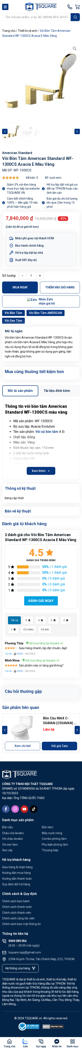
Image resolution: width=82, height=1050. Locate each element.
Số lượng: (9, 276)
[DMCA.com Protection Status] (53, 1027)
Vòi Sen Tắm (13, 320)
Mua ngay (20, 287)
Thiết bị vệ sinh (27, 30)
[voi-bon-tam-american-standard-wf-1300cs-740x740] (41, 82)
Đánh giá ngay (41, 601)
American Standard (17, 153)
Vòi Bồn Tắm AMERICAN (45, 313)
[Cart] (77, 6)
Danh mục (72, 1046)
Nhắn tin (57, 1046)
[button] (5, 131)
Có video (28, 629)
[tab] (20, 390)
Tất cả (14, 620)
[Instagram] (15, 809)
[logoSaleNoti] (29, 1027)
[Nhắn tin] (56, 1041)
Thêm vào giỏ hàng (60, 287)
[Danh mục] (72, 1041)
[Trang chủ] (9, 1041)
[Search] (75, 17)
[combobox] (36, 17)
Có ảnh (45, 629)
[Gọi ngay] (41, 1041)
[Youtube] (24, 809)
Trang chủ (8, 30)
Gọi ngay (41, 1046)
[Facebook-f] (6, 809)
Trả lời (8, 653)
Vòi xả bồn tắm (46, 432)
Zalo (25, 1046)
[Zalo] (25, 1041)
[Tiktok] (33, 809)
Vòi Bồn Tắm (13, 313)
